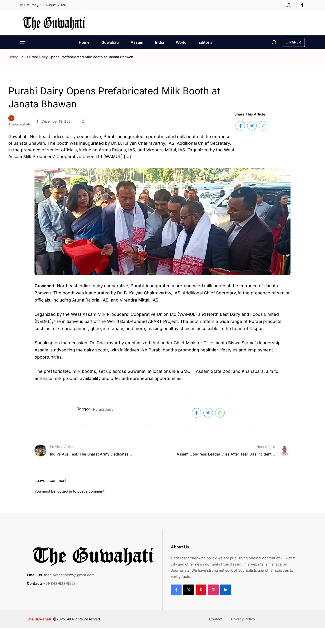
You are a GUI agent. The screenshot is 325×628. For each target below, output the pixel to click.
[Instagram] (213, 590)
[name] (303, 5)
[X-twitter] (188, 590)
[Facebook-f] (176, 590)
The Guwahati (19, 124)
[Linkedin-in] (225, 590)
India (159, 42)
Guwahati (110, 42)
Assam (137, 42)
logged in (64, 491)
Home (84, 42)
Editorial (205, 42)
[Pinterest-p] (201, 590)
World (181, 42)
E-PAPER (293, 42)
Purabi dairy (103, 409)
